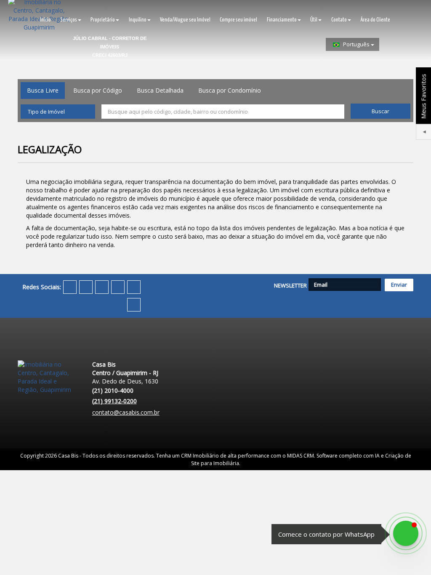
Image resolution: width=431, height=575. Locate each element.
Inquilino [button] (137, 20)
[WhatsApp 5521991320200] (405, 533)
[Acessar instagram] (134, 287)
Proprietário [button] (102, 20)
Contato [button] (339, 20)
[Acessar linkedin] (118, 287)
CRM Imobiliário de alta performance (225, 455)
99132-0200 (114, 401)
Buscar (380, 111)
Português (356, 44)
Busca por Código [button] (97, 90)
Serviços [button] (68, 20)
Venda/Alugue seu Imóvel (185, 20)
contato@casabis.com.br (126, 412)
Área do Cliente (375, 20)
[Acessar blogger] (134, 304)
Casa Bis (68, 455)
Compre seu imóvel (238, 20)
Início (45, 20)
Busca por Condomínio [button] (229, 90)
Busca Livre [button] (43, 90)
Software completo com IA (348, 455)
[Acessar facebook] (70, 287)
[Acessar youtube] (102, 287)
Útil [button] (313, 20)
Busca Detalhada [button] (160, 90)
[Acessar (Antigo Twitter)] (86, 287)
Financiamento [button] (282, 20)
